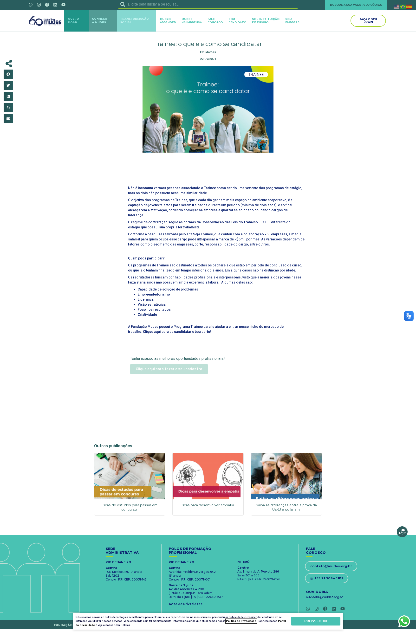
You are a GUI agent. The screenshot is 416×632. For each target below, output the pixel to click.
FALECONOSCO (215, 20)
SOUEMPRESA (292, 20)
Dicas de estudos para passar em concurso (129, 507)
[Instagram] (39, 4)
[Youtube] (63, 4)
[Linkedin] (55, 4)
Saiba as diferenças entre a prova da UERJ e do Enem (286, 507)
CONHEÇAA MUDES (99, 20)
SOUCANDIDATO (237, 20)
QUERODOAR (73, 20)
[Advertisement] (208, 168)
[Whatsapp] (30, 4)
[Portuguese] (403, 6)
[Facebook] (47, 4)
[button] (8, 74)
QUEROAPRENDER (168, 20)
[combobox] (208, 4)
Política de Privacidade (241, 621)
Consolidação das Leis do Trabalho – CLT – (236, 222)
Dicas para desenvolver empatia (208, 505)
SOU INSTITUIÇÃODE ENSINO (266, 20)
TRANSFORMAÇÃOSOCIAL (134, 20)
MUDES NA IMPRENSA (192, 20)
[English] (397, 6)
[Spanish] (409, 6)
